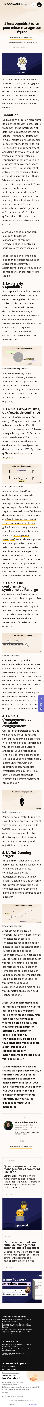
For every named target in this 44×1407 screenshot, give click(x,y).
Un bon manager (11, 974)
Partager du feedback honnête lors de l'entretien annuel (16, 1349)
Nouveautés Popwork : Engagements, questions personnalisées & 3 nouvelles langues (16, 1325)
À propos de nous (8, 1366)
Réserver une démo (9, 1369)
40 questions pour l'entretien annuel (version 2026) (15, 1354)
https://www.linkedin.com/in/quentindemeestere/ (27, 1133)
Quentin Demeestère (16, 42)
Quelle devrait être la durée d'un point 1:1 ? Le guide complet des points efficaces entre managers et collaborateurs (17, 1331)
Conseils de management (21, 37)
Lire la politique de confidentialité (12, 1396)
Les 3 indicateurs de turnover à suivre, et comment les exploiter (16, 1320)
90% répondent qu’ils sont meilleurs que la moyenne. (22, 453)
